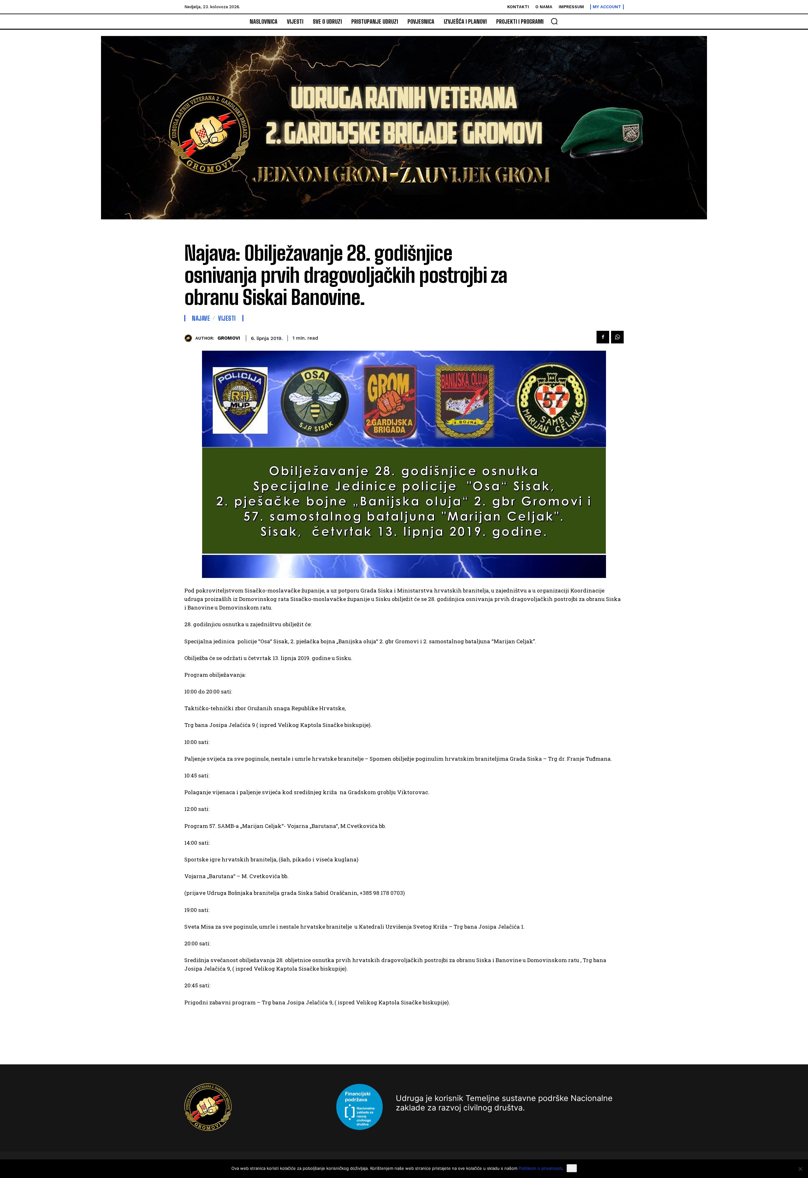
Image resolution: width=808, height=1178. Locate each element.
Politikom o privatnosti (540, 1168)
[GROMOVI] (189, 338)
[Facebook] (603, 337)
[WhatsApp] (617, 337)
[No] (800, 1169)
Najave (201, 318)
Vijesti (227, 318)
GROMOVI (228, 338)
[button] (554, 21)
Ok (571, 1168)
